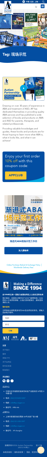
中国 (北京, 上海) (32, 2)
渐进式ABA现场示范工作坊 (23, 241)
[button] (42, 1)
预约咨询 (6, 307)
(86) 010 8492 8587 (18, 398)
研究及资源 (7, 366)
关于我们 (6, 350)
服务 (4, 354)
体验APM (6, 358)
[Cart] (36, 7)
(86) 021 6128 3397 (18, 421)
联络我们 (6, 370)
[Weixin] (4, 380)
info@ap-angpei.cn (18, 403)
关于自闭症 (7, 362)
